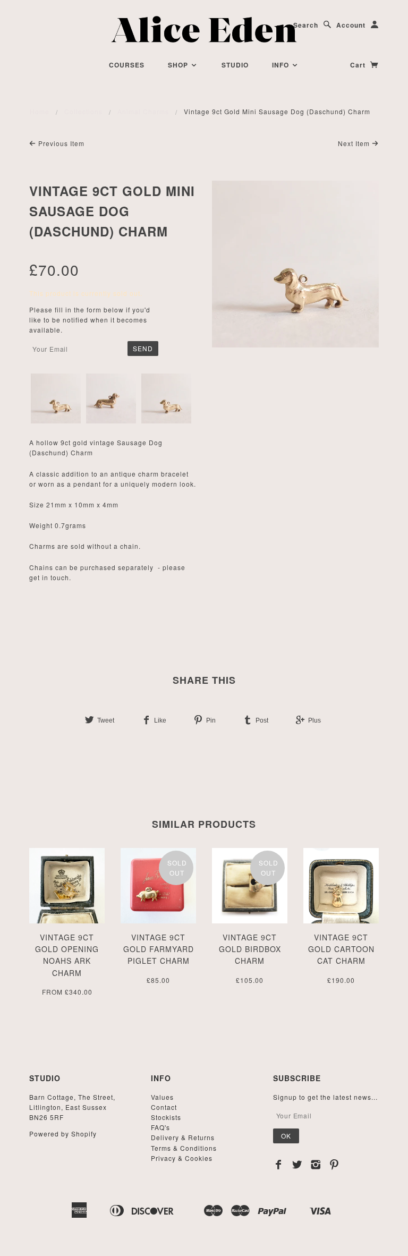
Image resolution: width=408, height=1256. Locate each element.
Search (305, 25)
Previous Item (60, 143)
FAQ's (160, 1127)
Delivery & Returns (183, 1137)
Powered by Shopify (63, 1133)
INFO (281, 65)
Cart (359, 65)
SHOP (179, 65)
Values (162, 1096)
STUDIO (235, 65)
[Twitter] (297, 1164)
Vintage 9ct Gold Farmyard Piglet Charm (158, 949)
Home (39, 111)
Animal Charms (143, 111)
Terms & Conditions (184, 1147)
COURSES (126, 65)
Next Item (355, 143)
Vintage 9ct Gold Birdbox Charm (250, 949)
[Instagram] (315, 1164)
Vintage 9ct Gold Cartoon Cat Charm (341, 949)
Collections (83, 111)
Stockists (166, 1117)
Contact (164, 1106)
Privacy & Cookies (181, 1157)
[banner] (204, 29)
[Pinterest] (334, 1164)
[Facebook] (278, 1164)
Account (351, 25)
